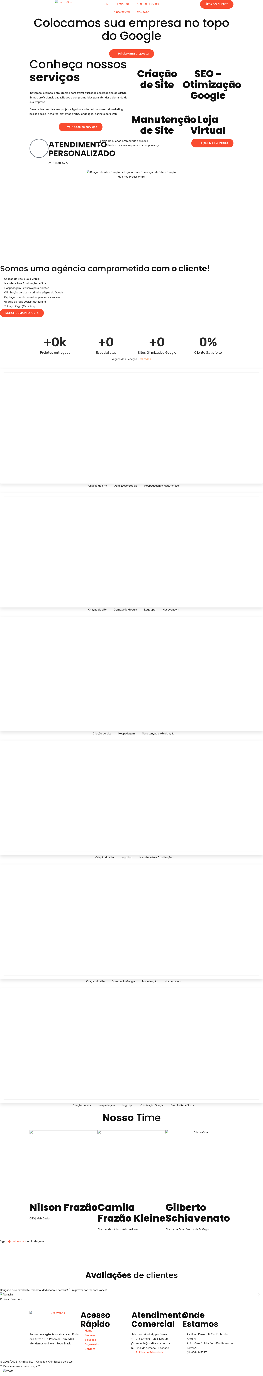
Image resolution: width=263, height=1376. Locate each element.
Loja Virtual (208, 125)
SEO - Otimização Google (211, 84)
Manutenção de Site (164, 125)
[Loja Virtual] (208, 108)
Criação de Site (157, 79)
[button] (4, 1295)
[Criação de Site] (157, 62)
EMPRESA (123, 4)
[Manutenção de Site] (157, 108)
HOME (106, 4)
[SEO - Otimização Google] (208, 62)
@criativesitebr (17, 1241)
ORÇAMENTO (122, 12)
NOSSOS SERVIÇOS (148, 4)
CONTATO (143, 12)
